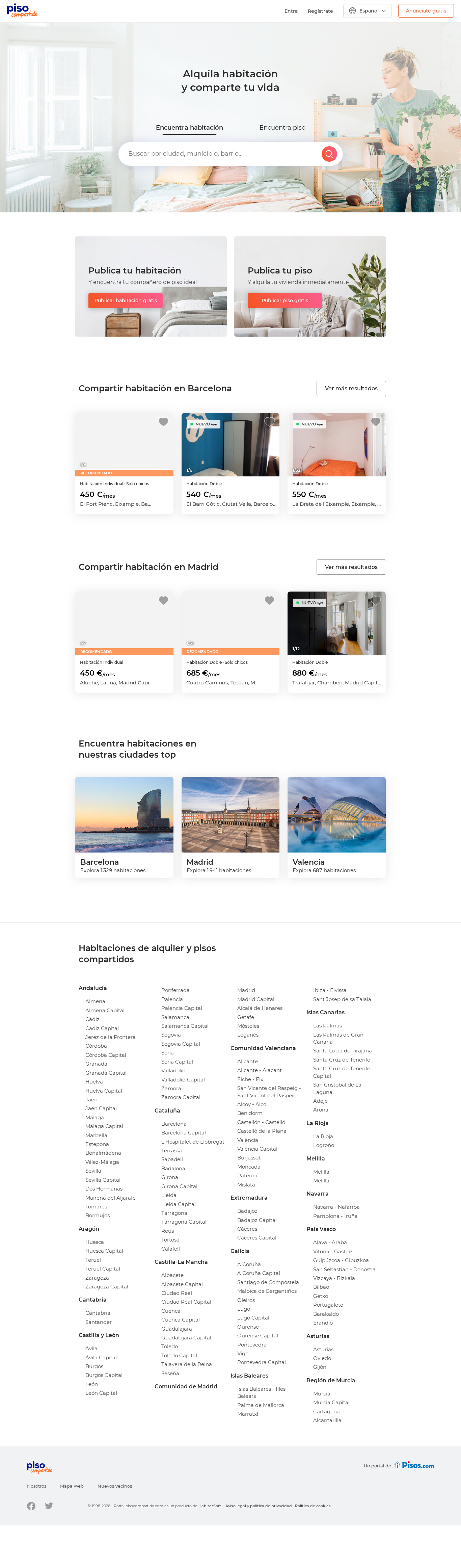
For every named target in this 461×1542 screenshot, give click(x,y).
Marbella (96, 1135)
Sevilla (93, 1171)
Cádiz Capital (102, 1028)
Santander (98, 1322)
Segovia (171, 1034)
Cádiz (92, 1019)
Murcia (321, 1393)
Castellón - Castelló (261, 1122)
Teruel (93, 1260)
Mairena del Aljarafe (110, 1198)
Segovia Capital (180, 1044)
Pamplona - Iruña (335, 1216)
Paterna (247, 1175)
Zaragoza (97, 1278)
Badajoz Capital (257, 1220)
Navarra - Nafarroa (336, 1207)
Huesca (94, 1242)
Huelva (94, 1081)
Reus (167, 1231)
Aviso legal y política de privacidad (258, 1506)
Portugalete (328, 1305)
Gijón (319, 1367)
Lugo (243, 1309)
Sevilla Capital (102, 1180)
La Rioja (323, 1136)
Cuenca (171, 1311)
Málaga (94, 1117)
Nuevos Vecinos (115, 1486)
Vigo (242, 1353)
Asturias (323, 1349)
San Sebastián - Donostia (344, 1269)
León (91, 1384)
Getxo (320, 1296)
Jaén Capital (101, 1108)
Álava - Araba (330, 1242)
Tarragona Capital (184, 1222)
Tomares (96, 1206)
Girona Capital (179, 1186)
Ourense (248, 1327)
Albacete (172, 1275)
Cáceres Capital (256, 1237)
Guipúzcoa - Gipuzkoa (341, 1260)
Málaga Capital (104, 1126)
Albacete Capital (182, 1284)
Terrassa (171, 1150)
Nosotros (36, 1486)
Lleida (169, 1195)
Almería (95, 1001)
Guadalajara (176, 1329)
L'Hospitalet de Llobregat (192, 1142)
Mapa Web (72, 1486)
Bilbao (321, 1287)
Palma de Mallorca (260, 1405)
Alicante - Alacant (259, 1070)
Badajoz (247, 1211)
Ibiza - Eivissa (330, 990)
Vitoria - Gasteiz (333, 1251)
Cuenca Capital (180, 1319)
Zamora (171, 1088)
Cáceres (247, 1229)
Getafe (245, 1017)
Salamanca (175, 1017)
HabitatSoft (209, 1506)
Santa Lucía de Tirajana (342, 1050)
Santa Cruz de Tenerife (341, 1059)
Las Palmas (327, 1025)
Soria (167, 1052)
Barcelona (174, 1124)
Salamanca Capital (185, 1026)
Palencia (172, 999)
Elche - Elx (250, 1079)
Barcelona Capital (183, 1132)
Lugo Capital (253, 1317)
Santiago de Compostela (268, 1282)
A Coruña (249, 1264)
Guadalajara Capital (186, 1337)
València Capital (257, 1149)
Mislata (246, 1184)
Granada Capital (106, 1073)
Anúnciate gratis (426, 11)
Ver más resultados (351, 388)
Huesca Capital (104, 1251)
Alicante (247, 1061)
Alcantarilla (327, 1420)
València (247, 1140)
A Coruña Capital (258, 1273)
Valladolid (173, 1070)
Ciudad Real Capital (186, 1302)
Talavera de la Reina (186, 1364)
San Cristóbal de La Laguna (337, 1088)
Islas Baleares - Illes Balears (261, 1392)
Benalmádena (103, 1153)
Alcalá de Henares (259, 1008)
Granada (96, 1064)
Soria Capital (177, 1062)
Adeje (320, 1101)
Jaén (91, 1099)
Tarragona (174, 1213)
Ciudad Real (176, 1293)
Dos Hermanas (104, 1188)
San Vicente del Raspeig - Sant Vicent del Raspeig (269, 1091)
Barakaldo (326, 1314)
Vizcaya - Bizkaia (334, 1278)
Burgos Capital (104, 1375)
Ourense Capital (257, 1335)
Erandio (323, 1322)
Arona (320, 1109)
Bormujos (97, 1215)
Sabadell (172, 1159)
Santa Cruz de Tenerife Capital (341, 1072)
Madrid (246, 990)
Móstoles (248, 1026)
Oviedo (322, 1358)
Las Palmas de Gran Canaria (338, 1038)
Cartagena (326, 1411)
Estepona (97, 1144)
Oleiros (246, 1300)
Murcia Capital (331, 1402)
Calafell (170, 1249)
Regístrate (320, 11)
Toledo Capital (179, 1355)
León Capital (101, 1393)
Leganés (248, 1034)
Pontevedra (252, 1344)
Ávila (91, 1348)
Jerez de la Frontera (110, 1037)
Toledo (169, 1346)
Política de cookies (313, 1506)
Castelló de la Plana (262, 1131)
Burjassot (249, 1157)
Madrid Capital (255, 999)
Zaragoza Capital (106, 1286)
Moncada (249, 1167)
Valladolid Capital (183, 1079)
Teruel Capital (102, 1268)
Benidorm (250, 1113)
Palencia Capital (181, 1008)
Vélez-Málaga (102, 1162)
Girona (169, 1177)
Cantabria (97, 1313)
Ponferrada (175, 990)
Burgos (94, 1366)
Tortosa (170, 1239)
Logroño (323, 1145)
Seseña (170, 1373)
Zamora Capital (180, 1097)
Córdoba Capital (105, 1055)
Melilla (321, 1172)
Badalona (173, 1168)
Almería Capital (105, 1010)
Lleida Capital (178, 1204)
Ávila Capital (101, 1357)
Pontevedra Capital (261, 1362)
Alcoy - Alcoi (252, 1104)
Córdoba (96, 1046)
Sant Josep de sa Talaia (342, 999)
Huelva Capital (103, 1091)
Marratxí (247, 1414)
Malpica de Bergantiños (267, 1291)
